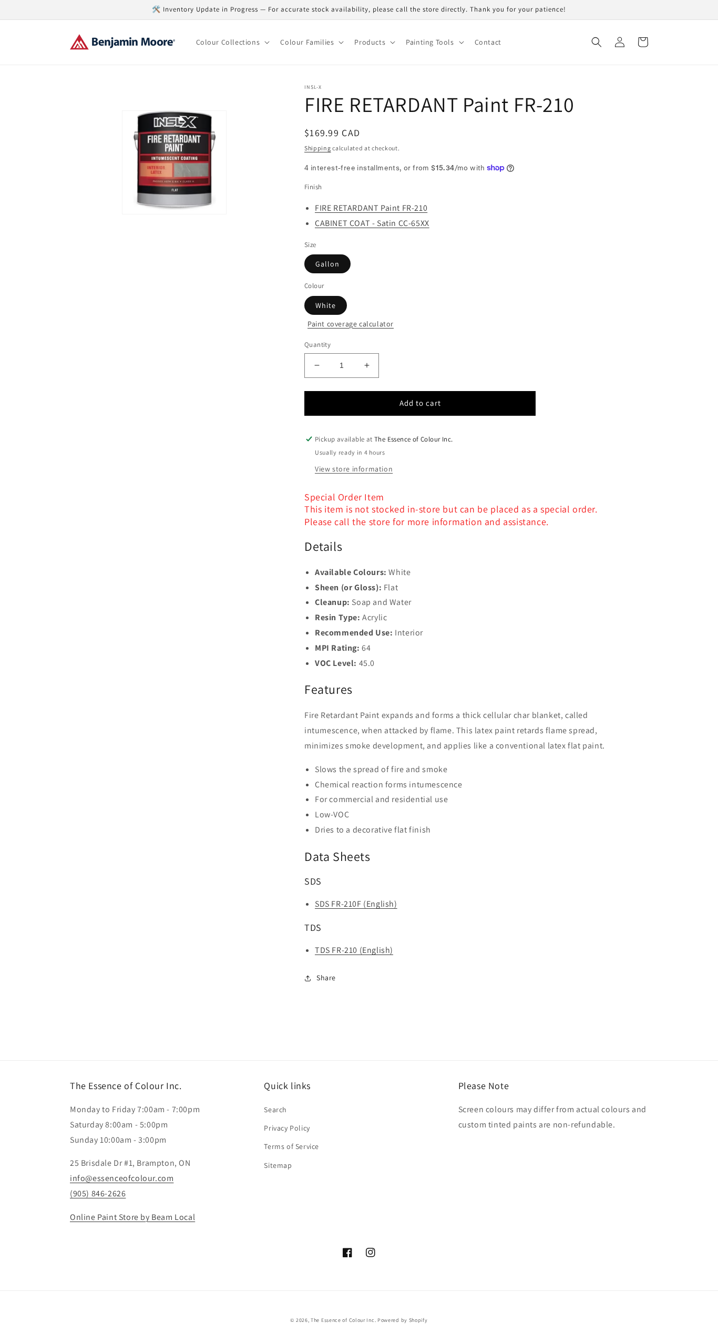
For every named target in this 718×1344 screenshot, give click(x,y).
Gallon (327, 264)
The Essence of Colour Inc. (343, 1320)
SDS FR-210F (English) (356, 903)
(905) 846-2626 (98, 1193)
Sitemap (278, 1165)
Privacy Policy (287, 1128)
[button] (232, 42)
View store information (354, 469)
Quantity (317, 344)
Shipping (317, 148)
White (325, 305)
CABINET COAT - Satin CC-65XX (372, 223)
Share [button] (326, 977)
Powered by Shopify (402, 1320)
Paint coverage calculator (350, 324)
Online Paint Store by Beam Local (132, 1217)
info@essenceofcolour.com (121, 1178)
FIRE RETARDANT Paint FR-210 (371, 207)
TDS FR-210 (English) (354, 950)
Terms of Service (291, 1146)
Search (275, 1109)
